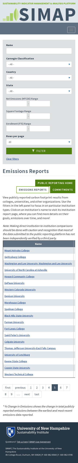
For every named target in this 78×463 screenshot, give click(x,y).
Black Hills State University (19, 315)
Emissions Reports (33, 189)
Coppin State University (17, 367)
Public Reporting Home (55, 183)
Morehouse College (15, 302)
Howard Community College (19, 276)
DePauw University (14, 283)
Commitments (63, 189)
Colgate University (14, 341)
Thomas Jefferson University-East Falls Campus (30, 348)
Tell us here (22, 441)
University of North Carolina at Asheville (26, 270)
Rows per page (15, 136)
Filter (41, 151)
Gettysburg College (15, 257)
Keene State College (16, 361)
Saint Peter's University (17, 335)
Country (11, 72)
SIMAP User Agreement (40, 441)
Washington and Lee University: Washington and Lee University (38, 263)
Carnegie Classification (20, 58)
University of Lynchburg (17, 354)
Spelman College (14, 309)
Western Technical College (19, 374)
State (9, 85)
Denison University (15, 296)
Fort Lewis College (15, 328)
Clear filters (12, 158)
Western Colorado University (20, 289)
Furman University (14, 322)
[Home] (39, 3)
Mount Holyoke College (17, 250)
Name (9, 45)
